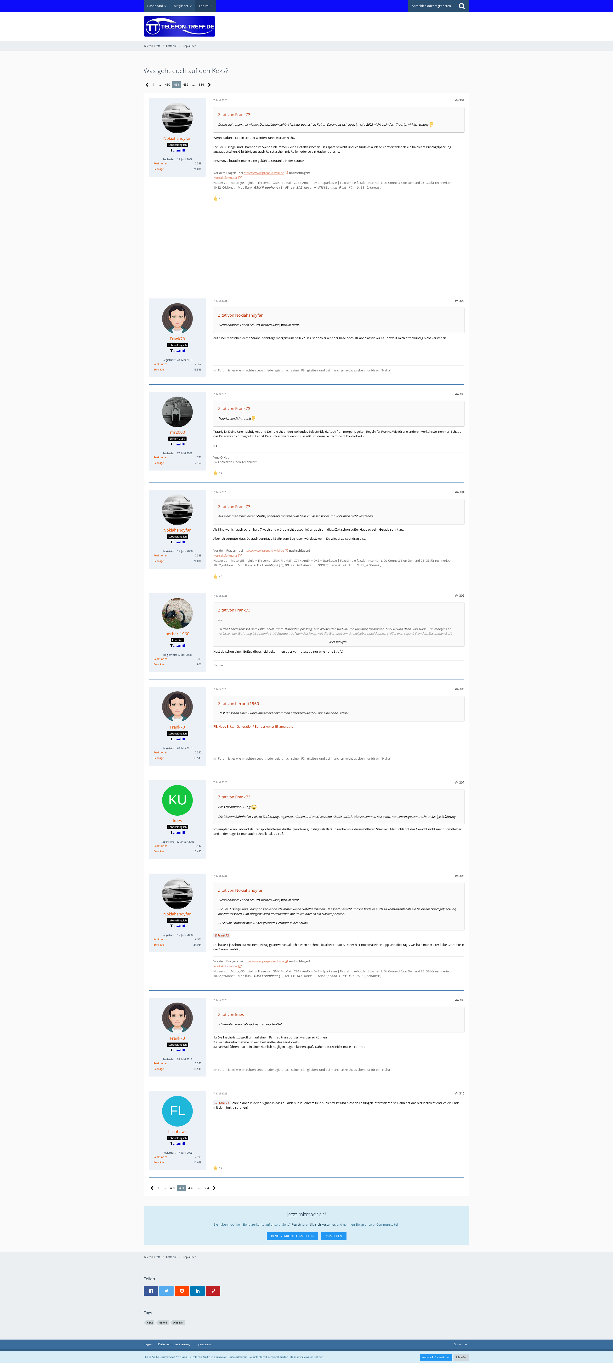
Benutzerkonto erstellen (292, 1236)
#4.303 (459, 394)
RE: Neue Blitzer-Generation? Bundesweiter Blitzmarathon (254, 726)
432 (185, 84)
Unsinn (178, 1322)
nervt (163, 1322)
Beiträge (158, 169)
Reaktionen (160, 163)
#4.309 (459, 1000)
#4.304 (459, 492)
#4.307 (459, 782)
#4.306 (459, 689)
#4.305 (459, 595)
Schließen (461, 1357)
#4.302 (459, 300)
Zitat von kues (231, 1014)
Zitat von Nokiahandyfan (240, 315)
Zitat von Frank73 (234, 114)
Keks (150, 1322)
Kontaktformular (225, 177)
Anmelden (333, 1236)
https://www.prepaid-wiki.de (264, 173)
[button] (151, 1291)
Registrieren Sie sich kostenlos (313, 1224)
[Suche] (461, 6)
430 (167, 84)
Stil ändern (461, 1344)
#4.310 (459, 1093)
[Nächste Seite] (209, 84)
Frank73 (223, 935)
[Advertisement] (382, 23)
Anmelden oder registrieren (431, 6)
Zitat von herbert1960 (238, 703)
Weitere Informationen (436, 1357)
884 (201, 84)
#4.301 (459, 100)
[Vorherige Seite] (147, 84)
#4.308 (459, 876)
